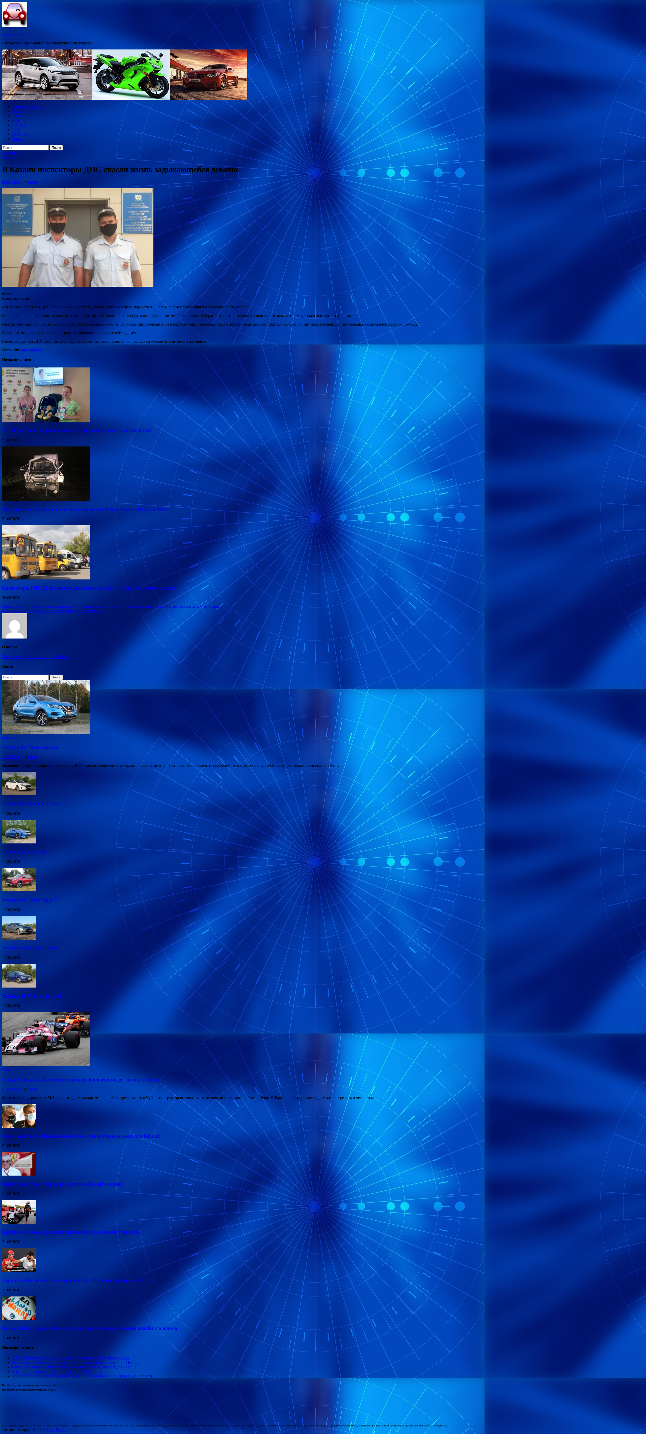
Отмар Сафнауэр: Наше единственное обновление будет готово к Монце (81, 1079)
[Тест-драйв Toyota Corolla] (19, 938)
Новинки (20, 134)
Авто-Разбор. (13, 34)
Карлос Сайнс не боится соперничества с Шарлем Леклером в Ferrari (78, 1280)
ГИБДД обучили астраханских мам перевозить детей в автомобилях (77, 430)
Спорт (17, 139)
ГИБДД (18, 125)
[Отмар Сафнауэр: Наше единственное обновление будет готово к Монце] (46, 1065)
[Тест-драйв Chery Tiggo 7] (19, 890)
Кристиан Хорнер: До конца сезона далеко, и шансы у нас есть (71, 1232)
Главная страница (27, 107)
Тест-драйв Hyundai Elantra (32, 803)
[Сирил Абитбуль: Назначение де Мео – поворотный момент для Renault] (19, 1126)
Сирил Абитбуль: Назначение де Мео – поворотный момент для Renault (81, 1136)
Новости (19, 111)
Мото (16, 120)
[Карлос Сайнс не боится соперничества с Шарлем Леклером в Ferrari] (19, 1270)
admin (33, 182)
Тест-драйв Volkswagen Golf (32, 996)
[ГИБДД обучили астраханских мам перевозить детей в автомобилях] (46, 420)
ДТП (16, 129)
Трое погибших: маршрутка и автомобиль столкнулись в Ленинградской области (82, 1376)
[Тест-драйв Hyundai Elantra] (19, 794)
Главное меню (14, 152)
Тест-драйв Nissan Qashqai (31, 747)
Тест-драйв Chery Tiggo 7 (29, 899)
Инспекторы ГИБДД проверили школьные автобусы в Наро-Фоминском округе (90, 588)
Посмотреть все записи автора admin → (36, 657)
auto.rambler (31, 350)
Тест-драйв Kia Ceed (24, 851)
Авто (16, 116)
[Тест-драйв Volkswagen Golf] (19, 986)
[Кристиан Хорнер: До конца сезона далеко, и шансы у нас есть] (19, 1222)
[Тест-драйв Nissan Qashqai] (46, 733)
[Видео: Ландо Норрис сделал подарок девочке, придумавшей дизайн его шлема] (19, 1318)
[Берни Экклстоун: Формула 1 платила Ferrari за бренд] (19, 1174)
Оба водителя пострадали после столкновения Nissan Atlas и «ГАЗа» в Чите (84, 509)
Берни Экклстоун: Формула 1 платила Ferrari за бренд (62, 1184)
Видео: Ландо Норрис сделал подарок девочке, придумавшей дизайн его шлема (89, 1328)
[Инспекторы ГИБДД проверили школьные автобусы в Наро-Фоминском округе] (46, 578)
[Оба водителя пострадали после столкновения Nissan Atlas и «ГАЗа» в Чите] (46, 499)
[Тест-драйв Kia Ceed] (19, 842)
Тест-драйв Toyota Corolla (30, 947)
